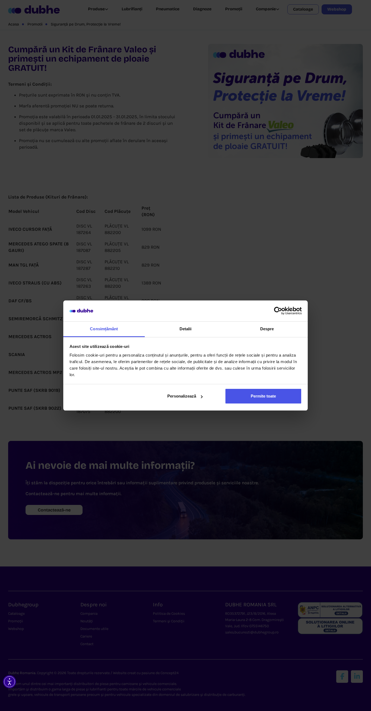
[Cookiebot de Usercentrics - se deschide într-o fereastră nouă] (278, 311)
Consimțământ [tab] (104, 328)
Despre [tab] (267, 328)
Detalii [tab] (186, 328)
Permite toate (263, 396)
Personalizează (181, 396)
